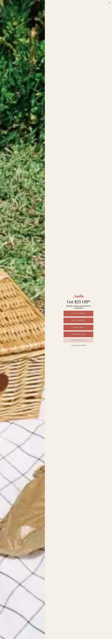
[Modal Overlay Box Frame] (56, 319)
